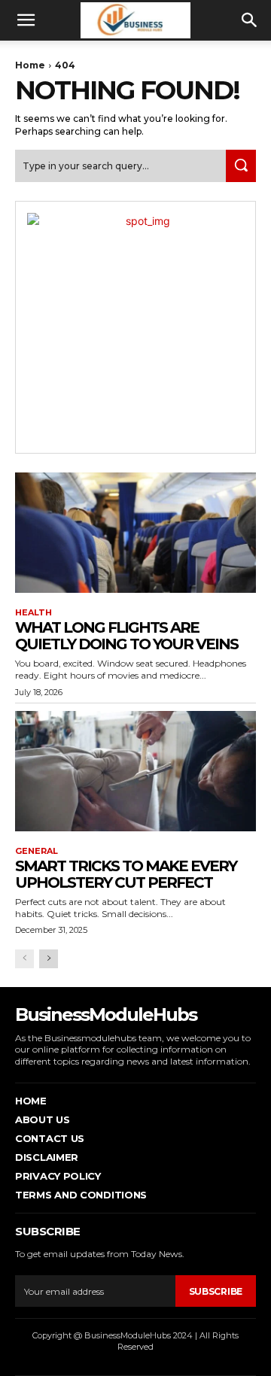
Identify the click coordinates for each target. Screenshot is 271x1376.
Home (30, 65)
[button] (26, 20)
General (36, 851)
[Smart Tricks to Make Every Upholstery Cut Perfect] (135, 771)
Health (33, 613)
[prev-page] (24, 958)
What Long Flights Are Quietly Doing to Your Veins (126, 635)
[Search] (241, 166)
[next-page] (48, 958)
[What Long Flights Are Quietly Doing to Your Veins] (135, 532)
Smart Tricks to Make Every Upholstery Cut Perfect (125, 874)
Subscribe (215, 1291)
